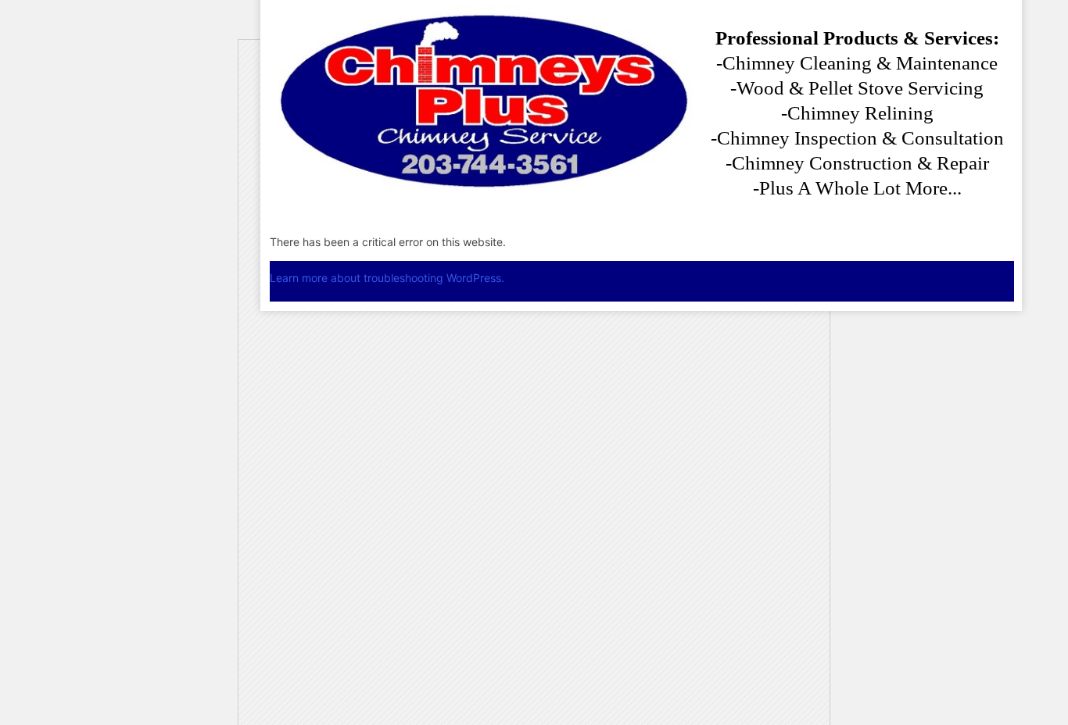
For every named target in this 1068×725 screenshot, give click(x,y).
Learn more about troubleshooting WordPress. (387, 277)
